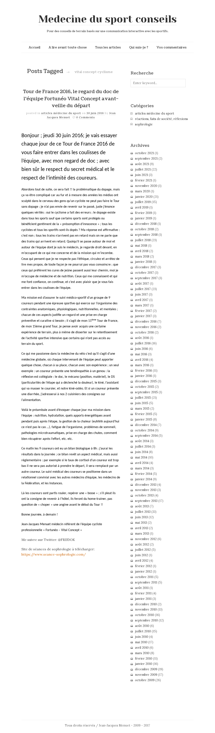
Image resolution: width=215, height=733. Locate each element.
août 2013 (142, 506)
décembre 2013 (145, 485)
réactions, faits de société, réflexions (161, 119)
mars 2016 (142, 365)
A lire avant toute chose (68, 47)
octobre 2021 (144, 153)
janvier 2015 (143, 419)
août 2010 (142, 626)
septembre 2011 (146, 582)
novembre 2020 (146, 186)
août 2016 (142, 338)
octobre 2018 (144, 229)
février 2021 (143, 180)
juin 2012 (141, 555)
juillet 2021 (143, 169)
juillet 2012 (143, 550)
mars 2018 (142, 256)
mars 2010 (142, 653)
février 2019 (143, 213)
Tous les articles (108, 47)
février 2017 (143, 311)
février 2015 (143, 414)
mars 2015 (142, 408)
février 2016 (143, 370)
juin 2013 (141, 517)
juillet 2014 (143, 446)
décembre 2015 (146, 381)
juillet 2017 (143, 289)
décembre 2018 (146, 224)
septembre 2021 (146, 158)
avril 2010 (142, 648)
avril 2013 (141, 528)
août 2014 (142, 441)
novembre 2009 (146, 675)
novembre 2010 (146, 609)
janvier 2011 (143, 599)
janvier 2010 (143, 664)
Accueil (34, 47)
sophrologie (144, 124)
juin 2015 (141, 403)
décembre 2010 (146, 604)
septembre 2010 (146, 620)
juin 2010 (141, 637)
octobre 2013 (144, 495)
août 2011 (142, 588)
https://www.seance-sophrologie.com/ (53, 554)
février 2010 (143, 658)
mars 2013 (142, 533)
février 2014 (143, 474)
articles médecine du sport (61, 113)
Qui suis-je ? (138, 47)
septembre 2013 (146, 501)
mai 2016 (141, 354)
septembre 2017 (146, 278)
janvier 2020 (144, 197)
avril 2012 (141, 560)
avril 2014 (141, 463)
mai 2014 (141, 457)
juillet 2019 (143, 202)
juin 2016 (141, 349)
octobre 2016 (144, 332)
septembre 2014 (146, 435)
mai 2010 (141, 642)
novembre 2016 (146, 327)
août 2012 (142, 544)
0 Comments (85, 117)
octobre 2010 (144, 615)
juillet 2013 (143, 512)
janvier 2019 (143, 218)
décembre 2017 (146, 267)
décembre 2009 (146, 669)
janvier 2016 (143, 376)
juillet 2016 (143, 343)
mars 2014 (142, 468)
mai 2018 (141, 245)
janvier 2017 (143, 316)
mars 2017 (142, 305)
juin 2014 (141, 452)
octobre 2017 (144, 273)
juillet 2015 (143, 398)
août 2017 (142, 283)
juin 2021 (141, 175)
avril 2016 (141, 360)
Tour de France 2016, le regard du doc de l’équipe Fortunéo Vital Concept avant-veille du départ (71, 98)
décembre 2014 (146, 425)
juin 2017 (141, 294)
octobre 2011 (144, 577)
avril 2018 (141, 251)
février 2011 (143, 593)
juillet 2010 (143, 631)
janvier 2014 (143, 479)
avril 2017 (141, 300)
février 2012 (143, 566)
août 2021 (142, 164)
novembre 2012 (146, 539)
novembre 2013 (145, 490)
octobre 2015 (144, 387)
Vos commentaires (171, 47)
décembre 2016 (146, 321)
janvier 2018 (143, 262)
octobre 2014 (144, 430)
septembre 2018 (146, 235)
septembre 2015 (146, 392)
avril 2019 (141, 207)
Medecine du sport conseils (107, 19)
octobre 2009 (145, 680)
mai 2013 (141, 523)
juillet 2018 (143, 240)
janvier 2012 (143, 571)
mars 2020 (142, 191)
